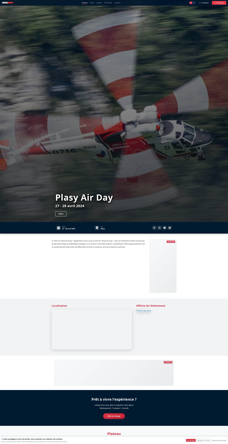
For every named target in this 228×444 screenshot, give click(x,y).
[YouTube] (165, 228)
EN (194, 2)
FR (190, 2)
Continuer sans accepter (219, 440)
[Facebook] (154, 228)
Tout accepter (191, 440)
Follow (60, 214)
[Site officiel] (170, 228)
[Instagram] (159, 228)
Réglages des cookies (203, 440)
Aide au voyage (114, 416)
